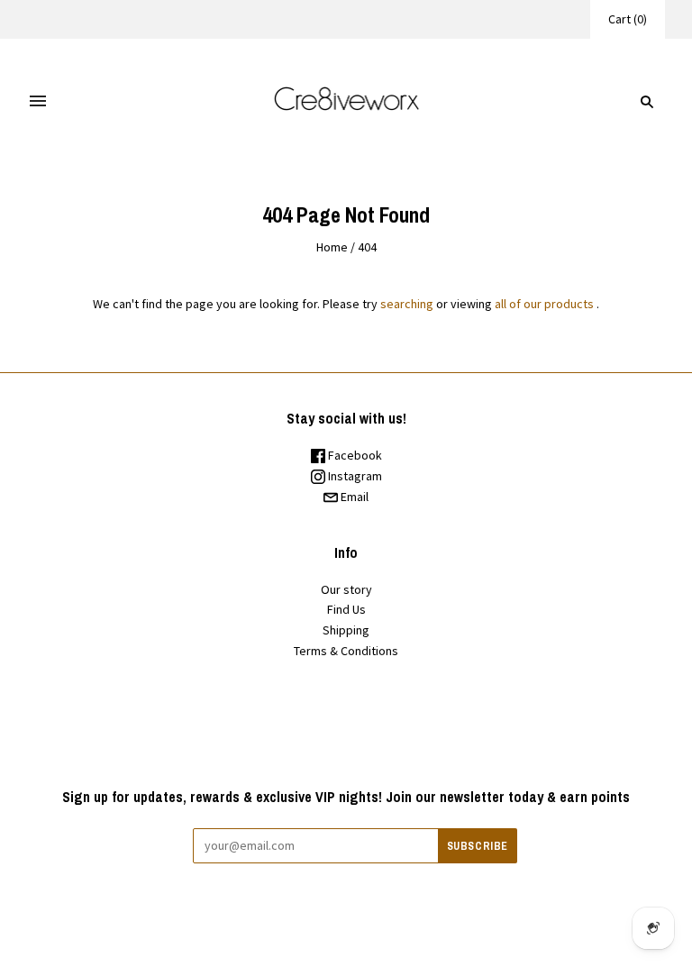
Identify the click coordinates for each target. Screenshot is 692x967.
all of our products (544, 304)
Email (353, 496)
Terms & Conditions (346, 651)
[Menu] (38, 102)
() (627, 19)
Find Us (346, 609)
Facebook (353, 455)
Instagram (353, 476)
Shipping (346, 630)
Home (332, 247)
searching (406, 304)
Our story (346, 589)
